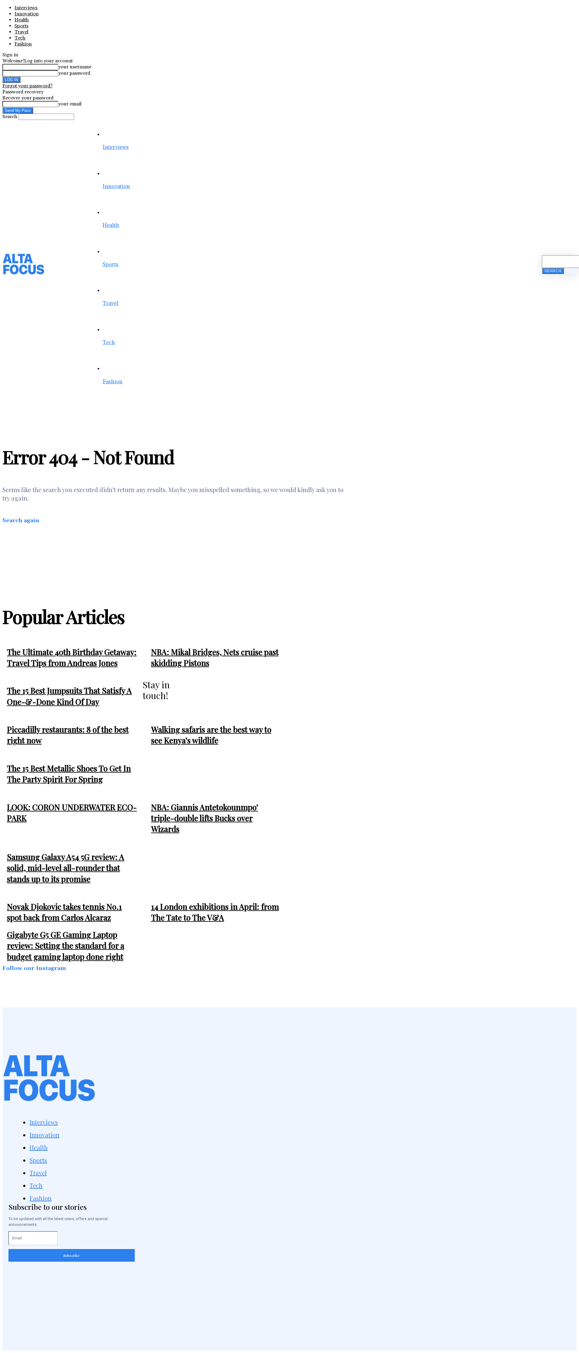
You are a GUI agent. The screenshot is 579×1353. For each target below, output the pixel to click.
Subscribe (71, 1255)
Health (21, 20)
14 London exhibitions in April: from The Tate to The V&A (215, 912)
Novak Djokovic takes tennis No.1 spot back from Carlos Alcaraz (64, 912)
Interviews (25, 8)
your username (74, 67)
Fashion (23, 44)
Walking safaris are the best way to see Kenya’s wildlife (211, 735)
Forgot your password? (27, 86)
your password (74, 73)
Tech (19, 38)
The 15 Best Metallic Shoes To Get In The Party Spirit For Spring (69, 773)
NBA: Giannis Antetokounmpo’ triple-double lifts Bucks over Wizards (204, 818)
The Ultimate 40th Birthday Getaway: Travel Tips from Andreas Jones (72, 657)
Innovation (26, 14)
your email (69, 104)
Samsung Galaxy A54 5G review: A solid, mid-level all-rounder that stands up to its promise (65, 868)
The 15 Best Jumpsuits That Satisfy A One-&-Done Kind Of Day (69, 696)
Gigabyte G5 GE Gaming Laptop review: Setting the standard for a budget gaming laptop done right (65, 945)
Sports (21, 26)
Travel (21, 32)
